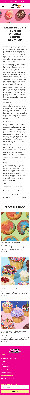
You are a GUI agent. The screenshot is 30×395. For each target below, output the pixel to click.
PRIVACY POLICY (5, 369)
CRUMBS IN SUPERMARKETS (8, 359)
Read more (4, 251)
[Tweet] (15, 194)
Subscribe (15, 391)
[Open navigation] (3, 6)
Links (3, 355)
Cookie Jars (9, 191)
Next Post (24, 197)
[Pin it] (17, 194)
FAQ (2, 364)
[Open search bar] (23, 6)
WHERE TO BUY (5, 367)
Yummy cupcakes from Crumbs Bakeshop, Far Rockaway (12, 288)
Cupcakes (15, 191)
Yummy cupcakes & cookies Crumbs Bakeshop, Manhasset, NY (14, 332)
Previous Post (7, 197)
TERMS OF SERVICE (6, 372)
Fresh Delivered (22, 191)
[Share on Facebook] (12, 194)
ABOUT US (4, 361)
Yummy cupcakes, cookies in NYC (13, 243)
